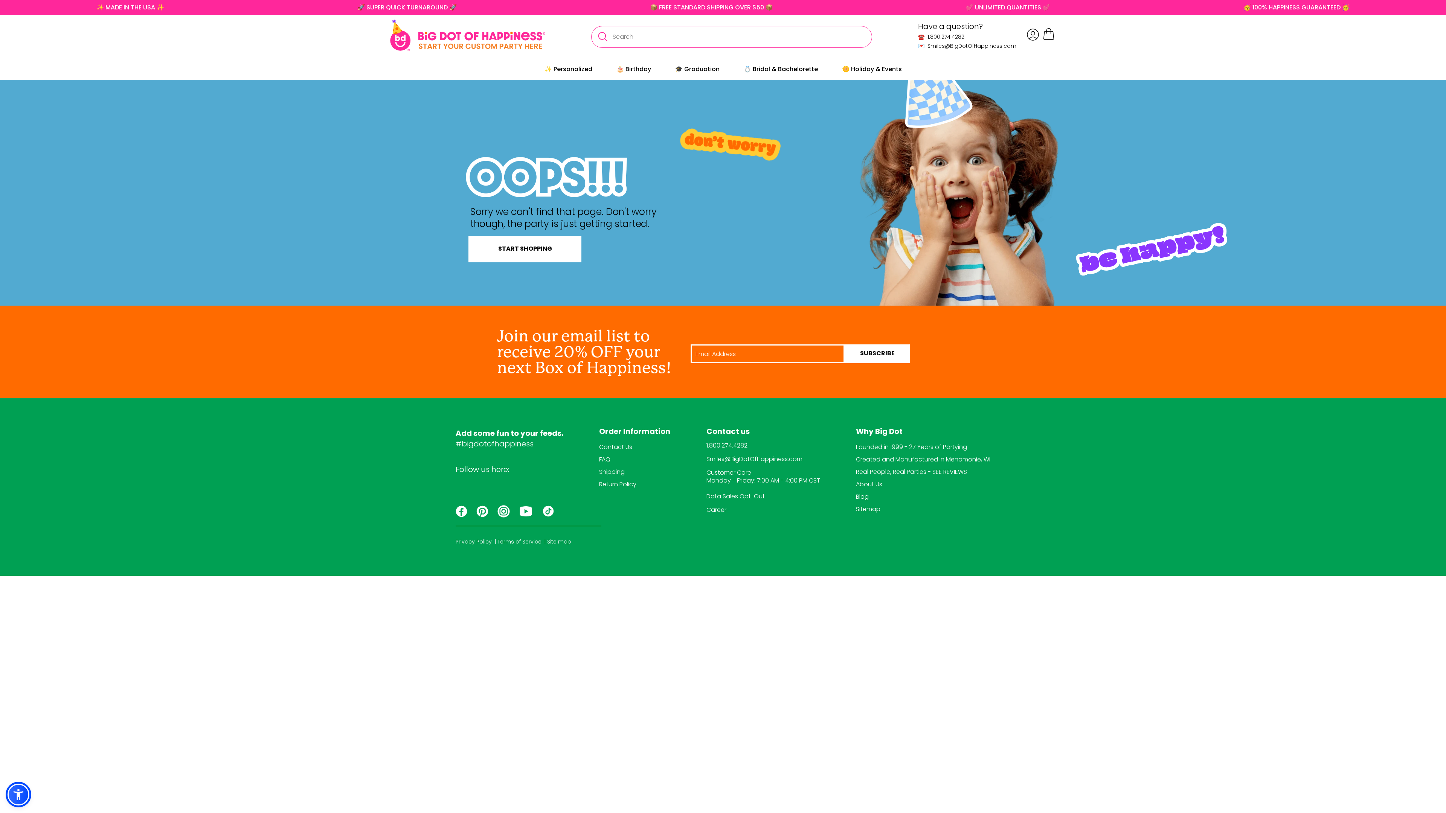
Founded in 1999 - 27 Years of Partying (911, 447)
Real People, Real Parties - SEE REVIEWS (911, 471)
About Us (869, 484)
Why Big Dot (879, 432)
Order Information (634, 432)
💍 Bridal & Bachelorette (781, 69)
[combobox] (731, 37)
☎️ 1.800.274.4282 (941, 37)
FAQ (604, 459)
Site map (559, 541)
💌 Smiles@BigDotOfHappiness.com (967, 46)
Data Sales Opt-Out (735, 496)
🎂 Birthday (633, 69)
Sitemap (868, 509)
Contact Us (615, 447)
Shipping (612, 471)
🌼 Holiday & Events (872, 69)
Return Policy (617, 484)
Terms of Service (519, 541)
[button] (18, 794)
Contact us (728, 432)
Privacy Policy (474, 541)
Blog (862, 496)
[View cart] (1049, 38)
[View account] (1032, 34)
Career (716, 509)
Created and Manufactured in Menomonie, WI (923, 459)
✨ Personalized (568, 69)
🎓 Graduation (697, 69)
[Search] (602, 37)
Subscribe (877, 354)
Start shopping (525, 249)
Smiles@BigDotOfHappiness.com (754, 459)
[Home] (467, 35)
